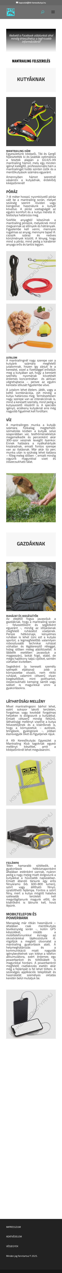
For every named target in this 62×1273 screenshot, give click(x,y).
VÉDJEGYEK (12, 1246)
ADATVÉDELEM (14, 1236)
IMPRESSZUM (13, 1226)
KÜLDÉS (44, 1189)
